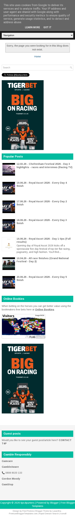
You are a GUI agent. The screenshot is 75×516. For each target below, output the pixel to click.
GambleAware (10, 466)
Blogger (54, 502)
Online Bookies (44, 309)
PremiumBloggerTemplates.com (23, 514)
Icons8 (63, 514)
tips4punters (28, 502)
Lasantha (56, 511)
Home (37, 56)
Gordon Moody (11, 478)
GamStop (7, 484)
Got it (47, 27)
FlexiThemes (28, 511)
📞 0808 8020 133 (12, 472)
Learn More (32, 27)
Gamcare (7, 461)
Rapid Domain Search (49, 514)
